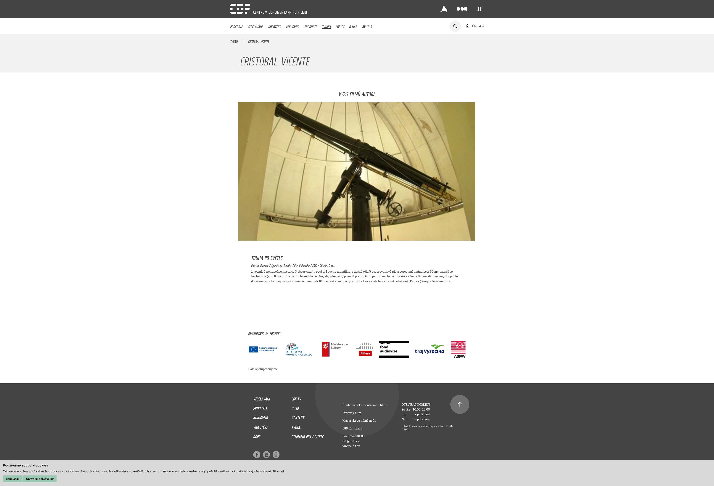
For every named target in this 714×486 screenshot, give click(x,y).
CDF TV (340, 25)
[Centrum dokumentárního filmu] (240, 9)
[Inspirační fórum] (480, 9)
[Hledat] (455, 26)
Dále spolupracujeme (263, 369)
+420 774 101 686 (354, 436)
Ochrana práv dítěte (308, 436)
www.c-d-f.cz (351, 446)
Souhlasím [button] (13, 478)
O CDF (295, 407)
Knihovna (292, 25)
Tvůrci (326, 25)
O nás (353, 25)
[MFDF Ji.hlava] (444, 9)
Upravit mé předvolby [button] (40, 478)
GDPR (256, 436)
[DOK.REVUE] (462, 9)
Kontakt (298, 417)
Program (236, 25)
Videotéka (274, 25)
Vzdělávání (255, 25)
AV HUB (367, 25)
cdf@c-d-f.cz (350, 441)
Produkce (310, 25)
